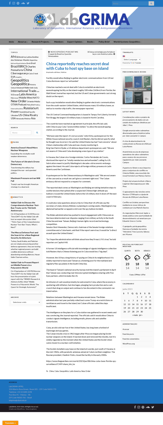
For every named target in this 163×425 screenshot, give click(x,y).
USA (13, 118)
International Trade (23, 91)
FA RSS (16, 142)
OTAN (14, 104)
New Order (86, 371)
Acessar (126, 329)
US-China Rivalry (28, 115)
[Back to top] (157, 419)
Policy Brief (104, 41)
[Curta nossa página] (10, 3)
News (58, 72)
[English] (124, 56)
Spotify (32, 112)
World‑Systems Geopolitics (127, 41)
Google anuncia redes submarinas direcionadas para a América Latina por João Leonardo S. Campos (136, 133)
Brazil (15, 66)
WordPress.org (129, 344)
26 (125, 311)
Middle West (26, 97)
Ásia (33, 118)
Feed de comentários (131, 339)
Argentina (33, 60)
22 (137, 308)
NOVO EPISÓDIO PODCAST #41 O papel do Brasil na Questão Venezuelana (63, 54)
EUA (13, 76)
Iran (38, 91)
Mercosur (14, 98)
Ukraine (14, 115)
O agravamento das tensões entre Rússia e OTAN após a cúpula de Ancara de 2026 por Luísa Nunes (136, 194)
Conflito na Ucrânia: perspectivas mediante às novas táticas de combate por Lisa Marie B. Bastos (136, 205)
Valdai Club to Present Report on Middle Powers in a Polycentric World (25, 265)
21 (133, 308)
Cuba (70, 145)
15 (137, 304)
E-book (35, 74)
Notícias (63, 72)
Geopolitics (64, 371)
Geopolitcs (19, 77)
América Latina (25, 57)
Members (58, 41)
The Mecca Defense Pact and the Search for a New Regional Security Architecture (25, 235)
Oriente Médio (33, 101)
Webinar (27, 119)
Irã (12, 94)
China (52, 126)
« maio (135, 315)
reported (89, 108)
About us (22, 41)
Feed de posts (128, 334)
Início (11, 41)
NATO (36, 97)
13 (129, 304)
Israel (16, 94)
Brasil (33, 63)
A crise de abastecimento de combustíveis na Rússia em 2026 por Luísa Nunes (137, 144)
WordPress (21, 409)
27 (129, 311)
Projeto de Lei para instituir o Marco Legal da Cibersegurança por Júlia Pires (137, 183)
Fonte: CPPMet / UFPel (137, 275)
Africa (14, 56)
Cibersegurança (19, 73)
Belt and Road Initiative (18, 63)
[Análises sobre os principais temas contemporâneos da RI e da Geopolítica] (18, 3)
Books (90, 41)
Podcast (22, 104)
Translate (138, 63)
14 (133, 304)
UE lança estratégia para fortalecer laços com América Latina (101, 53)
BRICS (23, 66)
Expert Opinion (74, 41)
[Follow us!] (13, 3)
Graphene (33, 409)
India (36, 88)
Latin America (75, 371)
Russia (28, 108)
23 (141, 308)
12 (125, 304)
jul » (140, 315)
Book (29, 63)
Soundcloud (24, 112)
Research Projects (40, 41)
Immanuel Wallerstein (25, 88)
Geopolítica (20, 84)
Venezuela (20, 118)
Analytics (18, 197)
